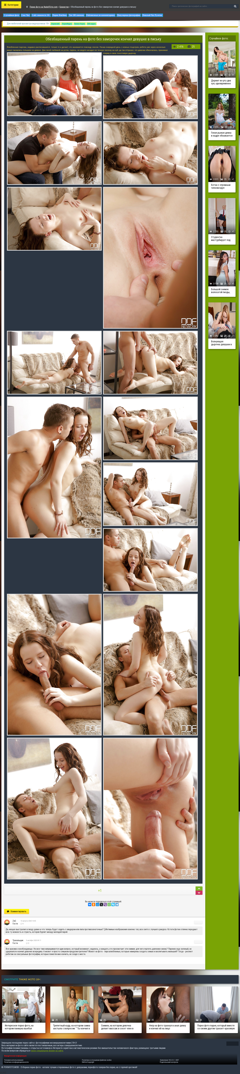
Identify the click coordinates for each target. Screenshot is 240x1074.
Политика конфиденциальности (16, 1062)
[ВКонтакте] (89, 904)
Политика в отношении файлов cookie (96, 1060)
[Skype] (113, 904)
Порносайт (55, 24)
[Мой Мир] (97, 904)
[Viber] (105, 904)
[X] (101, 904)
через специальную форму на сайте (47, 1050)
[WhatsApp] (109, 904)
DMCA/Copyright (88, 1062)
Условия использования (13, 1060)
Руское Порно (79, 24)
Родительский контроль (169, 1062)
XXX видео (91, 24)
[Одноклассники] (93, 904)
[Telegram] (117, 904)
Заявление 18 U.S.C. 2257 (169, 1060)
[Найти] (235, 6)
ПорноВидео (67, 24)
